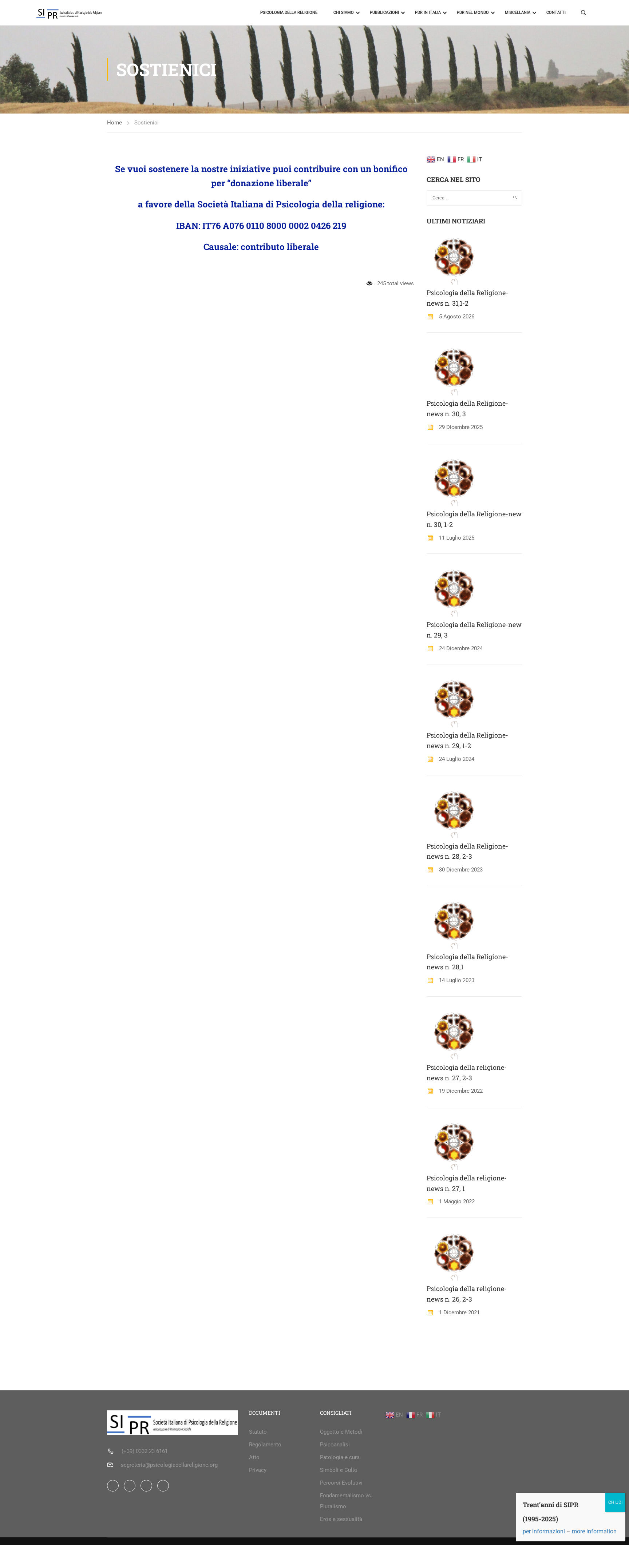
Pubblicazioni (384, 12)
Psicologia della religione (288, 12)
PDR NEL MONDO (473, 12)
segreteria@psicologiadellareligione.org (169, 1465)
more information (594, 1531)
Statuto (258, 1432)
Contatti (556, 12)
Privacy (257, 1470)
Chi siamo (343, 12)
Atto (254, 1457)
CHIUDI (615, 1502)
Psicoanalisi (335, 1444)
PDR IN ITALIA (428, 12)
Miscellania (517, 12)
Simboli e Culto (338, 1470)
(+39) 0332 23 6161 (145, 1451)
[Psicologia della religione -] (90, 13)
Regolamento (265, 1444)
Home (114, 122)
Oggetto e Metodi (341, 1432)
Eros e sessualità (341, 1519)
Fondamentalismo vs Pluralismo (345, 1501)
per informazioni (544, 1531)
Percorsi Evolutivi (341, 1483)
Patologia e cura (340, 1457)
